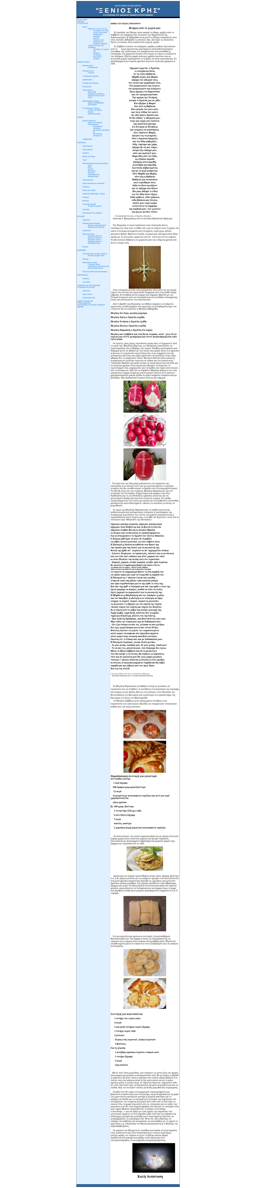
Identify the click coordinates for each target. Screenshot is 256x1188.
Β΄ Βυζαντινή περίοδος (91, 83)
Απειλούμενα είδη (89, 298)
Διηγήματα (86, 220)
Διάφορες (86, 278)
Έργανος (96, 53)
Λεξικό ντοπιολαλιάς (95, 123)
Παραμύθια (87, 230)
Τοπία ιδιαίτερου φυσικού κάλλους (95, 254)
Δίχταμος (96, 59)
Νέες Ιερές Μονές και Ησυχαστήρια (95, 272)
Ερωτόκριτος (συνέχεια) (98, 127)
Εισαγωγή (80, 22)
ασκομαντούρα (93, 176)
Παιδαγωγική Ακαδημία (98, 35)
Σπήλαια (85, 259)
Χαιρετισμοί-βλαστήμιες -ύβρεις (94, 194)
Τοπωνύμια (97, 57)
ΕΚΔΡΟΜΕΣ (81, 250)
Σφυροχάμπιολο (93, 175)
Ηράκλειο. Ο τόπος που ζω (97, 29)
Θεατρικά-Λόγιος (89, 234)
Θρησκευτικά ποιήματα (96, 227)
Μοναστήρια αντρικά (90, 262)
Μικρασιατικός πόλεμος (91, 101)
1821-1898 (92, 92)
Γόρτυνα (91, 73)
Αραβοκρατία (87, 80)
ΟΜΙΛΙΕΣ (80, 307)
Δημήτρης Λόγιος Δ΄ (95, 241)
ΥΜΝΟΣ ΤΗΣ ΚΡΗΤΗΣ (85, 301)
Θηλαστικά (86, 291)
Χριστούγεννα (87, 146)
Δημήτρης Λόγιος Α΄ (95, 236)
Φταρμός (86, 197)
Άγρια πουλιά (87, 294)
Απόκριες (86, 153)
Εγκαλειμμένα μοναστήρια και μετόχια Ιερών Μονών (98, 267)
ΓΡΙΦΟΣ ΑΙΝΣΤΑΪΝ (83, 303)
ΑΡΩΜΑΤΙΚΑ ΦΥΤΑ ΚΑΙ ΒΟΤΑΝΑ (88, 285)
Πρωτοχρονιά (87, 149)
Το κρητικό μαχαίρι (94, 206)
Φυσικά (85, 247)
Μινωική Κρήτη (88, 66)
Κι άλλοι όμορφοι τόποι (96, 256)
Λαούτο (90, 169)
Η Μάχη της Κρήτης (95, 110)
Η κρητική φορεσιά (89, 204)
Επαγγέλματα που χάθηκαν (92, 213)
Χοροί (85, 160)
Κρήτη (85, 27)
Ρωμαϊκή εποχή (88, 71)
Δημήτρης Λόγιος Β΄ (95, 238)
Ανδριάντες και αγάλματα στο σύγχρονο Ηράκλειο (100, 42)
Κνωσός (96, 38)
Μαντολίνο (91, 171)
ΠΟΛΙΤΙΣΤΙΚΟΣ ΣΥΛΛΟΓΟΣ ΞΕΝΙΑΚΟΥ (91, 305)
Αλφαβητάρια (87, 139)
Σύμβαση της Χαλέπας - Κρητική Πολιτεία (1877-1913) (96, 95)
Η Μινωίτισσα (92, 67)
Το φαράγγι (97, 55)
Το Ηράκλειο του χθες (101, 31)
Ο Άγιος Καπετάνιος (100, 32)
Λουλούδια (86, 282)
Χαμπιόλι (91, 173)
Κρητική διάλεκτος (89, 121)
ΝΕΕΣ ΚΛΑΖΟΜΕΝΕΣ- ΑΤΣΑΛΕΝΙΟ (96, 104)
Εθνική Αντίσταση (94, 114)
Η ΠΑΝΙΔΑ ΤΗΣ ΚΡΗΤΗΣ (86, 287)
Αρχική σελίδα (82, 20)
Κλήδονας (86, 187)
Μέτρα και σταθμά (89, 190)
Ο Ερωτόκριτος (93, 124)
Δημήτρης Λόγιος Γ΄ (95, 240)
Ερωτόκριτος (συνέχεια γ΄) (98, 135)
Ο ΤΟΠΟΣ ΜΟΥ (82, 23)
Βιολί (89, 167)
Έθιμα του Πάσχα (89, 156)
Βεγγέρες (86, 201)
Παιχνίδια (86, 209)
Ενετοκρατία (87, 87)
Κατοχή (90, 112)
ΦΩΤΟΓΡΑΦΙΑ (82, 275)
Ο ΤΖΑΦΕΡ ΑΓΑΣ (94, 243)
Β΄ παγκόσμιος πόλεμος (91, 108)
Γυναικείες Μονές (94, 264)
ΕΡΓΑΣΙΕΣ (81, 216)
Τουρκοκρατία (88, 90)
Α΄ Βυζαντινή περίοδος (91, 76)
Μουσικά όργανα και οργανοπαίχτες (95, 163)
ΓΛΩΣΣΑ (80, 117)
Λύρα (90, 165)
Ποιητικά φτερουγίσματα (91, 223)
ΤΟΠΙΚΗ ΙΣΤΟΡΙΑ (83, 62)
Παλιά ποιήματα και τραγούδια (93, 183)
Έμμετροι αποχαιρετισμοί (97, 225)
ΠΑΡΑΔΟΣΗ (81, 143)
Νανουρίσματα (88, 180)
